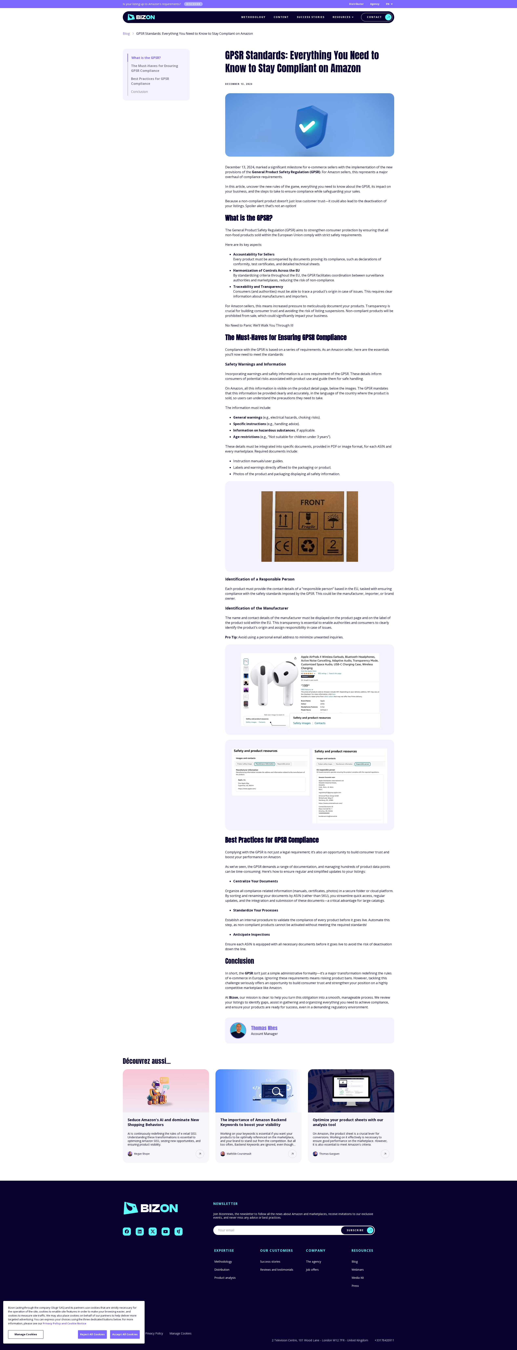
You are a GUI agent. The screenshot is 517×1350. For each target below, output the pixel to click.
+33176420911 (384, 1340)
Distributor (356, 4)
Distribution (221, 1269)
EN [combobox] (387, 4)
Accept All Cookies (125, 1334)
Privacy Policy (154, 1333)
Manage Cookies (26, 1334)
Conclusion (139, 91)
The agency (313, 1261)
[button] (200, 1154)
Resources (342, 17)
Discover (193, 4)
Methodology (253, 17)
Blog (126, 33)
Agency (374, 4)
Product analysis (225, 1278)
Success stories (311, 17)
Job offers (312, 1269)
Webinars (358, 1269)
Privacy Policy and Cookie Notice (64, 1323)
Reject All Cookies (92, 1334)
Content (281, 17)
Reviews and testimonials (276, 1269)
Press (355, 1286)
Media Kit (358, 1278)
